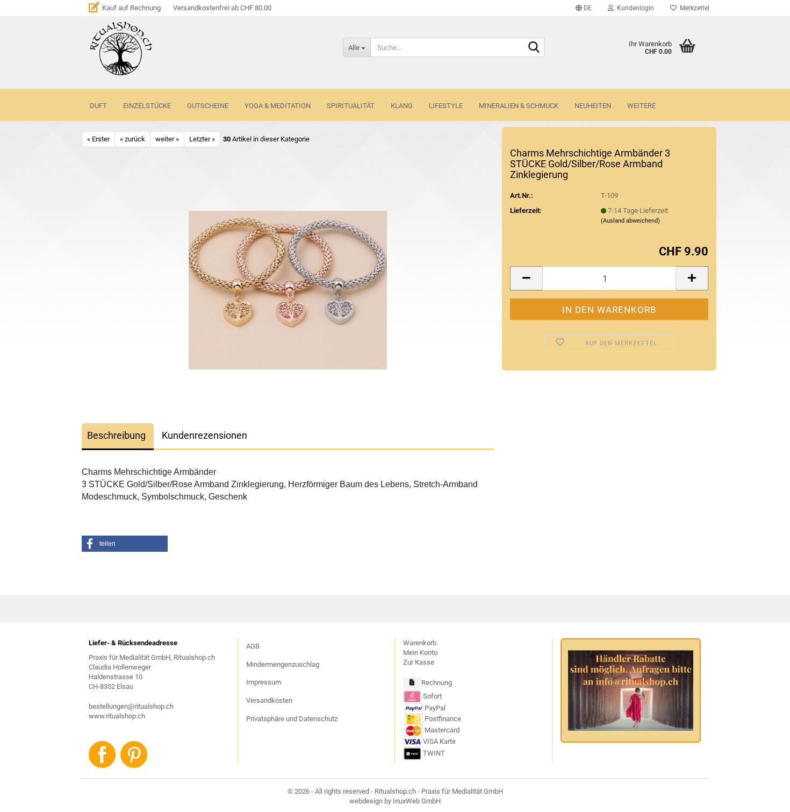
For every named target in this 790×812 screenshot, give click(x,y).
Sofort (432, 696)
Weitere (641, 106)
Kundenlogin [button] (634, 8)
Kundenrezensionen (204, 435)
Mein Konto (420, 653)
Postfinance (443, 719)
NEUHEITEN (592, 106)
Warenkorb (419, 643)
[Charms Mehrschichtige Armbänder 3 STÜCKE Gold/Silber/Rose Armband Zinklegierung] (288, 290)
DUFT (98, 106)
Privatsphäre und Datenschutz (291, 719)
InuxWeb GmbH (417, 801)
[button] (584, 8)
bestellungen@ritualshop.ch (131, 706)
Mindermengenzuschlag (282, 664)
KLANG (402, 106)
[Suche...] (534, 48)
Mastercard (442, 730)
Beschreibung (116, 435)
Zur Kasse (418, 662)
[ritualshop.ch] (208, 48)
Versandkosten (269, 700)
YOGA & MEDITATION (278, 106)
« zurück (132, 139)
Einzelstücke (147, 106)
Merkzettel (693, 8)
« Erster (98, 139)
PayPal (435, 708)
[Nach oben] (760, 796)
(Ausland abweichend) (630, 220)
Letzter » (202, 139)
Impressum (263, 682)
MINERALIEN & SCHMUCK (518, 106)
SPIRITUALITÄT (351, 106)
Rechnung (436, 683)
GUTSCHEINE (207, 106)
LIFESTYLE (446, 106)
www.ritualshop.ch (117, 716)
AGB (253, 646)
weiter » (167, 139)
